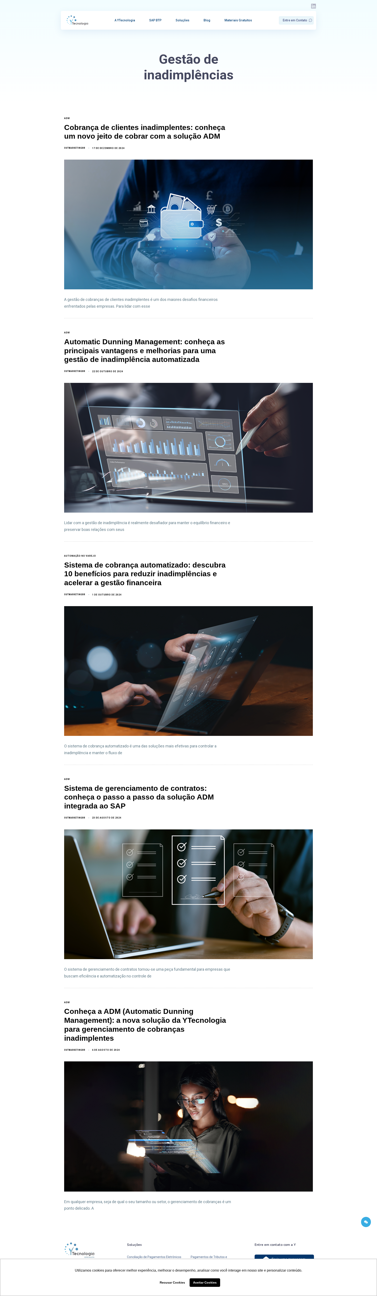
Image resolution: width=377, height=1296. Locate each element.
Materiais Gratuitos (238, 20)
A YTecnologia (125, 20)
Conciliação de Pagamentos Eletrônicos (154, 1257)
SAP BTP (155, 20)
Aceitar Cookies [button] (205, 1282)
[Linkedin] (313, 6)
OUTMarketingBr (74, 148)
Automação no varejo (80, 556)
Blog (207, 20)
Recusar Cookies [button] (172, 1282)
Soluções (182, 20)
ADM (67, 118)
